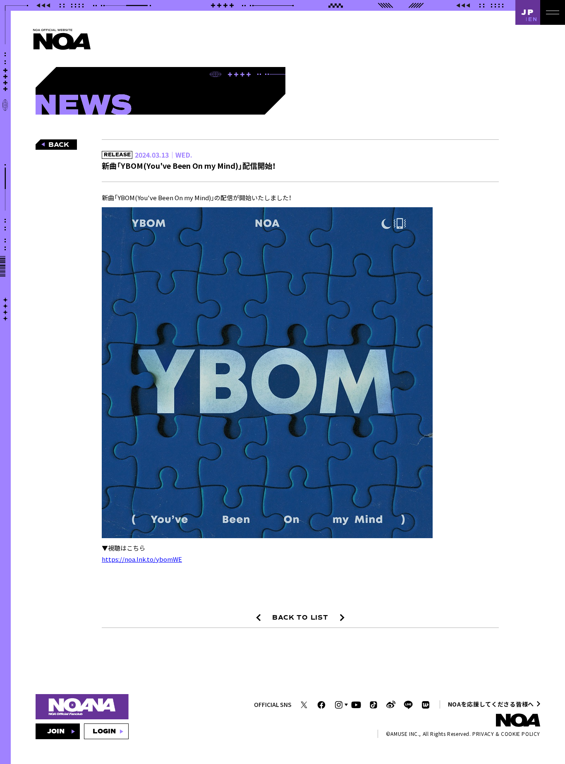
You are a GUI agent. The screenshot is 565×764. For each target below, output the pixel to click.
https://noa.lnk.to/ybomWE (142, 559)
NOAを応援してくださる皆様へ (491, 704)
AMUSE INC (403, 733)
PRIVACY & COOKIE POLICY (506, 733)
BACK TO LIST (300, 617)
